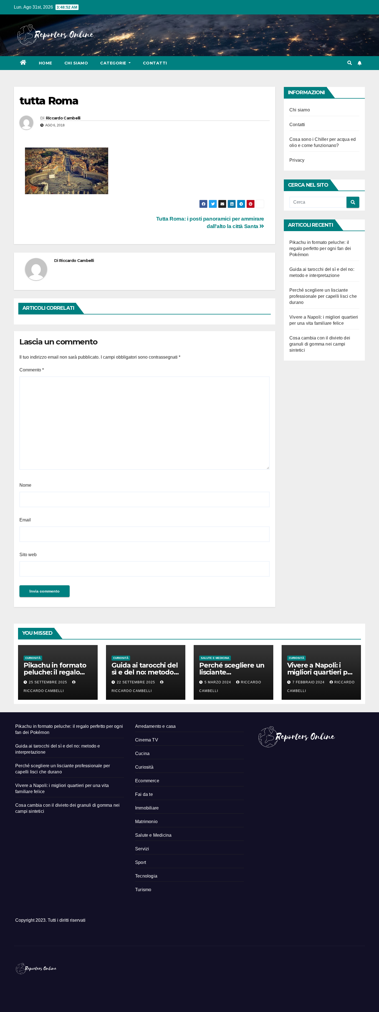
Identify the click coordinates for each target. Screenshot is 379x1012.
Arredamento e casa (155, 726)
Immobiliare (147, 808)
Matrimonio (146, 821)
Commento (31, 370)
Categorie (113, 63)
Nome (25, 485)
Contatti (155, 63)
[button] (349, 63)
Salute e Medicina (215, 657)
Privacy (296, 160)
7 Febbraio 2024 (309, 682)
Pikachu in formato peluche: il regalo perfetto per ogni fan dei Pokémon (320, 248)
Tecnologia (146, 876)
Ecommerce (147, 780)
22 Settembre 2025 (136, 682)
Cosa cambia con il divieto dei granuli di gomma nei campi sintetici (319, 344)
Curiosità (33, 657)
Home (45, 63)
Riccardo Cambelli (63, 118)
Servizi (142, 848)
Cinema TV (146, 740)
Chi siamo (76, 63)
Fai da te (144, 794)
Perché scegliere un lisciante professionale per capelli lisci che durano (323, 296)
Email (25, 520)
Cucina (142, 753)
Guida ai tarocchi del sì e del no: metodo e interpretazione (146, 672)
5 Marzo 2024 (218, 682)
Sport (140, 862)
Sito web (28, 554)
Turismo (143, 889)
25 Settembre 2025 (48, 682)
